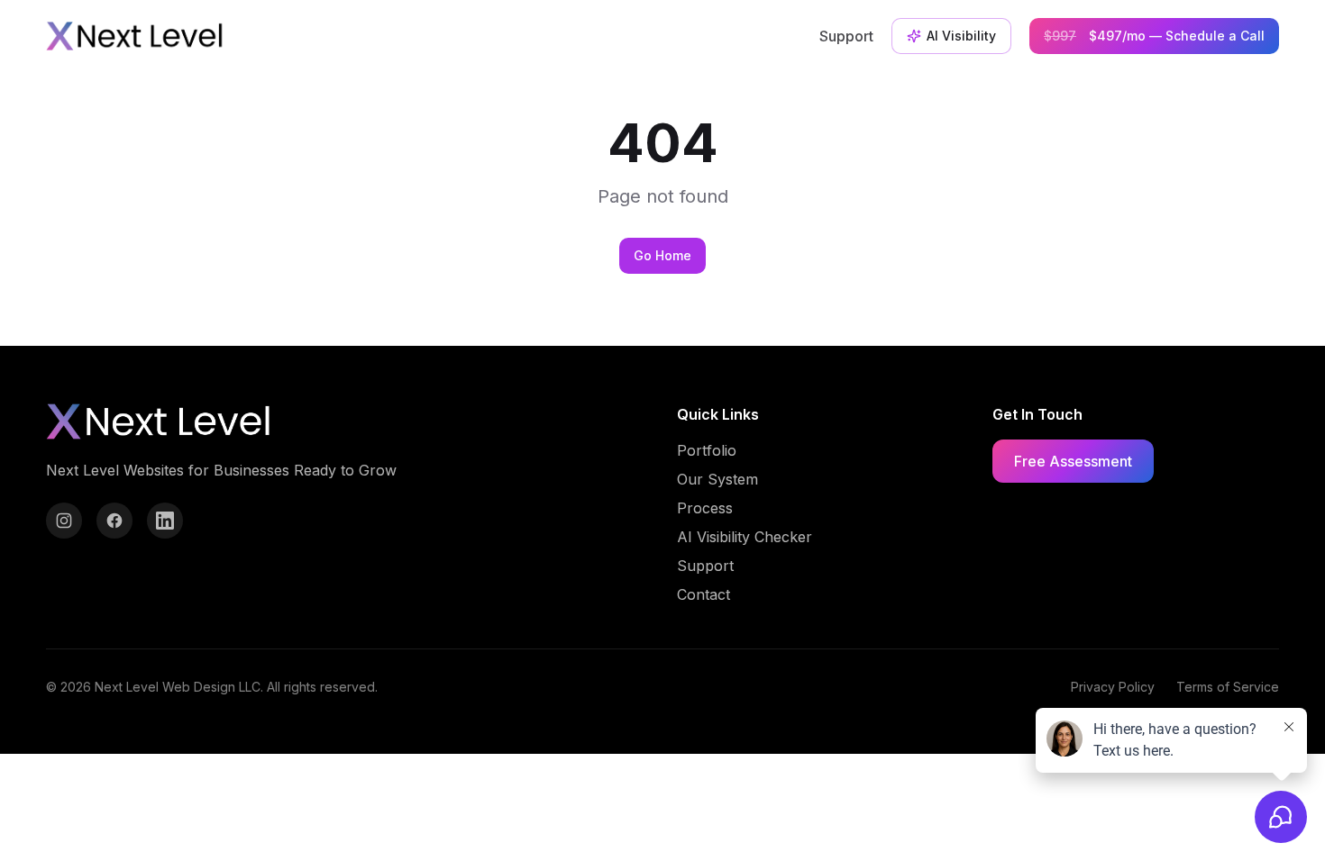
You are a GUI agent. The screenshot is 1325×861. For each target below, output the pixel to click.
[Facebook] (114, 521)
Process (705, 508)
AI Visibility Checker (744, 537)
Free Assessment (1073, 461)
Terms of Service (1227, 686)
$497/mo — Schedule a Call (1154, 35)
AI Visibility (961, 35)
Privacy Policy (1113, 686)
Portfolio (706, 450)
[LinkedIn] (165, 521)
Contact (703, 594)
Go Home (662, 255)
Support (846, 36)
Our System (717, 479)
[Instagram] (64, 521)
